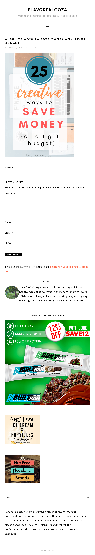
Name (9, 221)
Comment (11, 193)
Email (9, 232)
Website (9, 243)
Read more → (78, 300)
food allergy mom (36, 287)
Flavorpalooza (47, 9)
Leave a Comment (41, 48)
